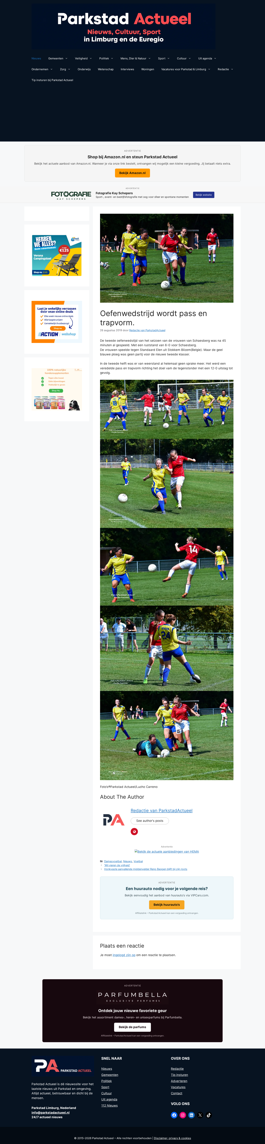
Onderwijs (84, 69)
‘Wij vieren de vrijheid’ (117, 865)
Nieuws (36, 58)
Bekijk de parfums (132, 1027)
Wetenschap (106, 69)
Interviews (127, 69)
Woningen (147, 69)
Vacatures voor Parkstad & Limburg (183, 69)
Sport (161, 58)
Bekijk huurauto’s (167, 904)
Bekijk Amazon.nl (132, 173)
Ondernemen (40, 69)
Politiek (104, 58)
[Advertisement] (132, 114)
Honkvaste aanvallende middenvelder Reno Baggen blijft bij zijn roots (145, 869)
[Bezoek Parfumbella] (132, 997)
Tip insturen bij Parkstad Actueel (52, 80)
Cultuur (182, 58)
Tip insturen (179, 1075)
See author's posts (149, 821)
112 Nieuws (109, 1105)
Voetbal (138, 861)
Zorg (63, 69)
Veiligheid (81, 58)
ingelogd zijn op (124, 955)
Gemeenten (55, 58)
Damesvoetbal (113, 861)
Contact (176, 1093)
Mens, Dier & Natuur (133, 58)
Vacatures (178, 1087)
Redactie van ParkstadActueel (162, 810)
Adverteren (179, 1081)
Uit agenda (205, 58)
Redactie (223, 69)
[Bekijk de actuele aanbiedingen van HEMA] (167, 851)
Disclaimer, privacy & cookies (172, 1138)
